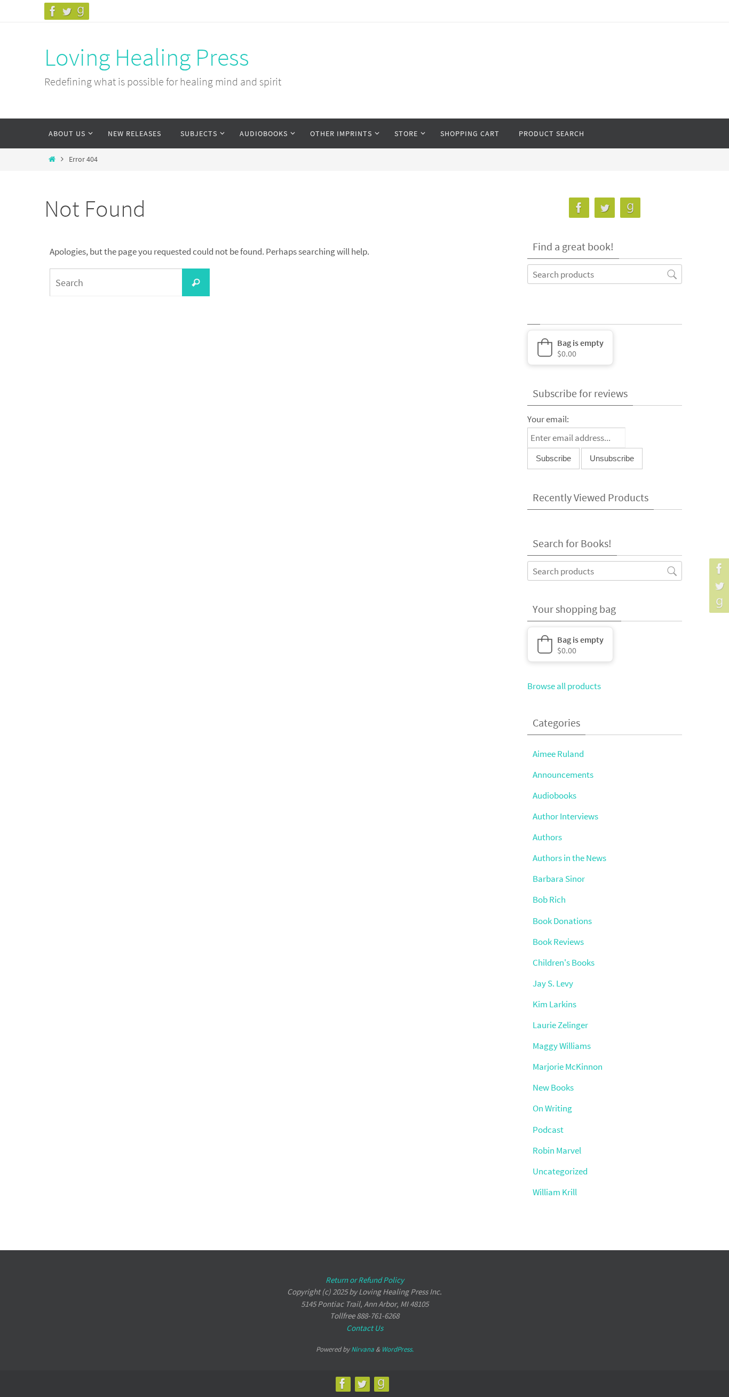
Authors (547, 837)
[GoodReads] (80, 11)
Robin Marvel (557, 1150)
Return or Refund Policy (365, 1280)
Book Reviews (558, 942)
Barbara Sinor (559, 879)
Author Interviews (565, 816)
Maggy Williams (562, 1046)
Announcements (563, 774)
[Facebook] (52, 11)
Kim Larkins (554, 1004)
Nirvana (362, 1349)
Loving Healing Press (146, 57)
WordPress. (398, 1349)
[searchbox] (604, 274)
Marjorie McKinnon (568, 1066)
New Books (553, 1087)
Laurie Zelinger (560, 1025)
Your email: (548, 419)
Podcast (548, 1129)
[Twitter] (66, 11)
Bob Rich (549, 899)
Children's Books (564, 962)
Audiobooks (554, 795)
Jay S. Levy (553, 983)
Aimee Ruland (558, 754)
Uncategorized (560, 1171)
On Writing (552, 1108)
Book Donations (562, 921)
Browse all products (564, 686)
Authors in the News (569, 858)
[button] (570, 347)
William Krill (555, 1192)
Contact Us (364, 1328)
